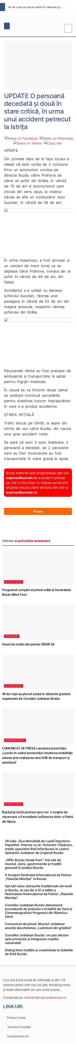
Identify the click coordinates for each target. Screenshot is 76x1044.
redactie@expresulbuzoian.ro (45, 997)
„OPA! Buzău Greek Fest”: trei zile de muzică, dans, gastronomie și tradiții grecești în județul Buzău (33, 864)
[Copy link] (53, 143)
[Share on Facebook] (21, 138)
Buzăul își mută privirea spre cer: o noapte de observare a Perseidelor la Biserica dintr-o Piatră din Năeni (37, 817)
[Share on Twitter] (27, 143)
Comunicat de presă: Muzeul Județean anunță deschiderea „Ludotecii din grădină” (38, 926)
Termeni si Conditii (19, 1027)
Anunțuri (11, 636)
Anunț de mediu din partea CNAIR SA (28, 644)
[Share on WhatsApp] (56, 138)
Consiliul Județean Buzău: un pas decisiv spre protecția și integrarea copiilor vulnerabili (37, 939)
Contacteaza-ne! (18, 1036)
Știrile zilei (13, 581)
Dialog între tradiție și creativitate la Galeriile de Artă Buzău (39, 952)
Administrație (15, 740)
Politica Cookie (16, 1017)
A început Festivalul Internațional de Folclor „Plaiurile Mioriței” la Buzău (38, 877)
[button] (7, 26)
